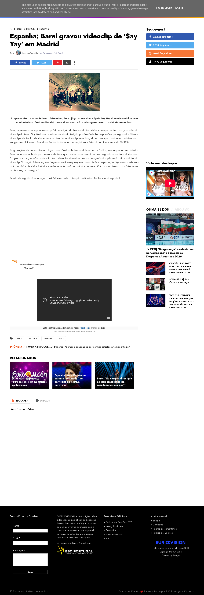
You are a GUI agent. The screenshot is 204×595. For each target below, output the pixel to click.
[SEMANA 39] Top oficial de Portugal (178, 281)
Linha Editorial (160, 516)
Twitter (94, 328)
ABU (108, 538)
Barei (19, 29)
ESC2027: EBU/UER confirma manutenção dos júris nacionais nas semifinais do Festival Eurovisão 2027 (181, 301)
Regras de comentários (165, 529)
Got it (179, 8)
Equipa (156, 520)
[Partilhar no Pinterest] (57, 62)
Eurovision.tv (112, 530)
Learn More (164, 8)
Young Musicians (114, 526)
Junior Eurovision (114, 534)
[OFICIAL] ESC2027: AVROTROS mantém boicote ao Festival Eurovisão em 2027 (179, 268)
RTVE (61, 338)
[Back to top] (196, 587)
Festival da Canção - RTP (119, 522)
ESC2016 (30, 29)
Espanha (44, 29)
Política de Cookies (163, 533)
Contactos (158, 524)
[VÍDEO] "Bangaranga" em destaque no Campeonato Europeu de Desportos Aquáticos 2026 (169, 252)
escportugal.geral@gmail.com (75, 543)
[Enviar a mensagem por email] (67, 62)
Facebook (84, 328)
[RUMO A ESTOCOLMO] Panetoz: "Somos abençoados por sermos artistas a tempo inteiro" (78, 347)
